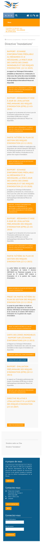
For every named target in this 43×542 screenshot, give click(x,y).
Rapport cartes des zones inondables (21, 354)
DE (11, 16)
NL (6, 16)
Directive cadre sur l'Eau (14, 443)
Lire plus (10, 481)
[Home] (11, 8)
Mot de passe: (9, 526)
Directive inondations (15, 425)
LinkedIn (10, 498)
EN (9, 16)
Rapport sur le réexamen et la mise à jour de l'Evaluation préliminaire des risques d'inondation (20, 89)
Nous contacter (12, 504)
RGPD (8, 508)
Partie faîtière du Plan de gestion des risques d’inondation (20, 162)
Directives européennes (13, 39)
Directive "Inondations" (13, 447)
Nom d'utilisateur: (10, 519)
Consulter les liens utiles (17, 360)
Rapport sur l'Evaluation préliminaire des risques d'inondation (21, 391)
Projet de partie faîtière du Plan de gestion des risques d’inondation (19, 327)
